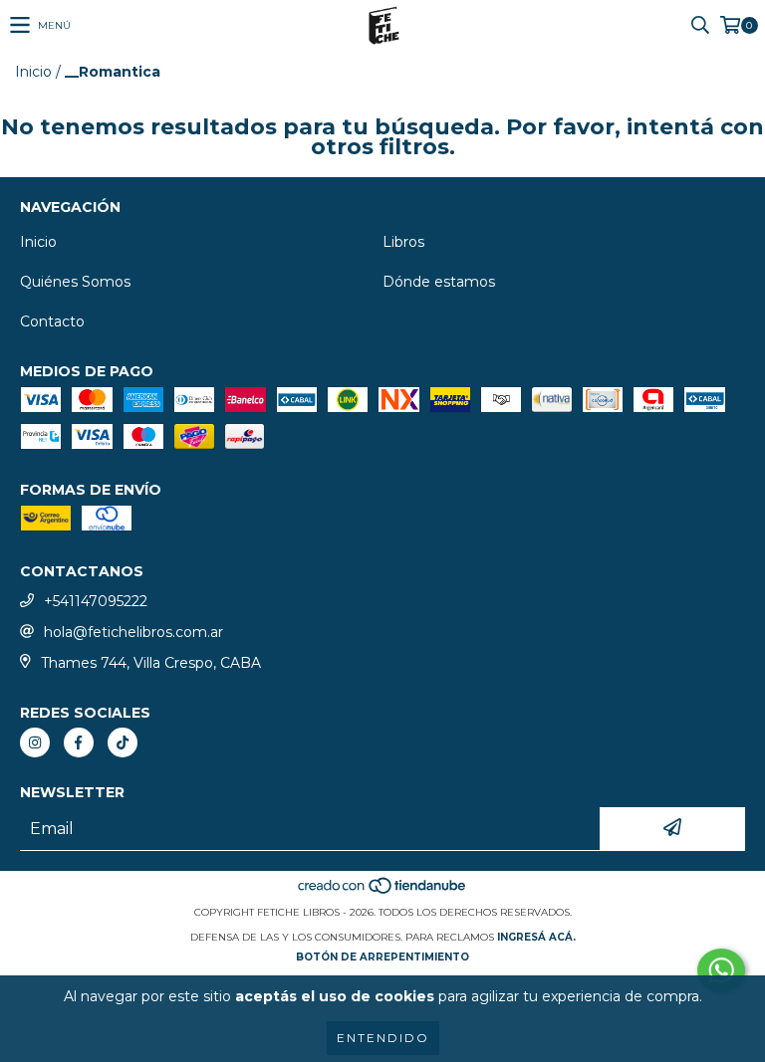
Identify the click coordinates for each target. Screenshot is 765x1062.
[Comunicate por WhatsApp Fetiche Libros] (721, 970)
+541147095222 (95, 601)
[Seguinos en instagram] (35, 742)
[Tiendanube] (383, 892)
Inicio (33, 72)
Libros (403, 242)
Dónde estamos (438, 282)
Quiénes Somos (75, 282)
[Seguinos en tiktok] (122, 742)
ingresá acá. (536, 937)
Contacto (52, 321)
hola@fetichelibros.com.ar (133, 632)
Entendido (383, 1037)
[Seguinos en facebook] (79, 742)
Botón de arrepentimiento (382, 957)
